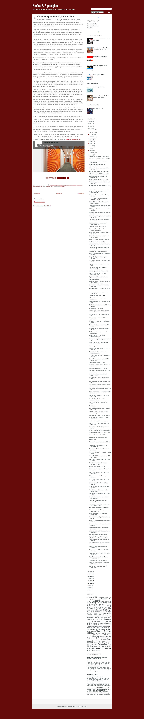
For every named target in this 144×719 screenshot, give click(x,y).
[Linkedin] (111, 12)
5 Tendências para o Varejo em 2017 (98, 226)
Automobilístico (102, 597)
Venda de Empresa (39, 186)
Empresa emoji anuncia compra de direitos (99, 158)
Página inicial (59, 193)
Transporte (96, 646)
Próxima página (37, 193)
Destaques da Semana (93, 26)
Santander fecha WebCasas (100, 56)
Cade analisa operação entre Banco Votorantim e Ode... (97, 268)
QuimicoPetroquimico (98, 635)
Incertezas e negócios (92, 83)
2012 (89, 581)
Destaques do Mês (92, 24)
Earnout (109, 608)
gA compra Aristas (98, 108)
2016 (89, 571)
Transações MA (104, 644)
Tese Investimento (72, 185)
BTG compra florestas (99, 87)
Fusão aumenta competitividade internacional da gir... (97, 336)
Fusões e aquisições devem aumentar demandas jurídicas (98, 343)
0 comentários (49, 186)
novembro (92, 132)
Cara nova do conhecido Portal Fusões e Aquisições (101, 96)
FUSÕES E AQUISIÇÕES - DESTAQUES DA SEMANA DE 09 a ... (99, 504)
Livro (102, 623)
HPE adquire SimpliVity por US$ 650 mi (98, 507)
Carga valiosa (92, 405)
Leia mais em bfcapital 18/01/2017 (73, 139)
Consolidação (93, 602)
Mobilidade (105, 626)
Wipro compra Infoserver (95, 346)
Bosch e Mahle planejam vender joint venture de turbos (98, 274)
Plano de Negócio (63, 185)
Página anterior (81, 193)
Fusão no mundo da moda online (97, 241)
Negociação (104, 627)
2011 (89, 583)
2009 (89, 587)
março (91, 150)
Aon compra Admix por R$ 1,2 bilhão (98, 534)
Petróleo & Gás (90, 631)
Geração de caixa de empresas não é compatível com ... (98, 192)
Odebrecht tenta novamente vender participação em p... (97, 501)
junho (91, 143)
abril (91, 148)
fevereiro (92, 152)
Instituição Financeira (104, 617)
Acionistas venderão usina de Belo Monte (99, 239)
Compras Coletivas (106, 601)
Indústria (107, 616)
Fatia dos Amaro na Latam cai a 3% (98, 251)
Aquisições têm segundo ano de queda (98, 537)
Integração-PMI (90, 619)
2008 (89, 590)
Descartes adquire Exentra (100, 65)
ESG (92, 611)
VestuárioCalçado (96, 650)
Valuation (103, 646)
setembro (92, 136)
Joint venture (106, 621)
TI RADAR (89, 28)
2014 (89, 576)
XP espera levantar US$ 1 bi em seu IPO (99, 174)
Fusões (104, 613)
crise (109, 604)
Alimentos (89, 597)
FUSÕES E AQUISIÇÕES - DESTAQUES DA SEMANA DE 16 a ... (99, 282)
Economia (91, 610)
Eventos (104, 611)
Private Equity (97, 633)
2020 (89, 121)
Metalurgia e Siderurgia (104, 624)
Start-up (93, 638)
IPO (95, 621)
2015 (89, 574)
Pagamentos (104, 629)
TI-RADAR (108, 642)
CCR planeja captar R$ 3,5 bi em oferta (98, 271)
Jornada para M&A (95, 623)
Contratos (93, 604)
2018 (89, 126)
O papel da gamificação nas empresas (98, 277)
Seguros (102, 636)
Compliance (96, 599)
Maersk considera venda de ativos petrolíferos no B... (97, 165)
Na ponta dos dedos (94, 279)
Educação (99, 610)
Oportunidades (91, 629)
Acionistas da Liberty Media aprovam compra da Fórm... (98, 510)
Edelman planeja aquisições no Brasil (98, 437)
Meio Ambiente (93, 624)
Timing (91, 644)
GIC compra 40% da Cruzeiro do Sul (98, 368)
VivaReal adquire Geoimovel (96, 308)
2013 (89, 578)
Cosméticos (101, 604)
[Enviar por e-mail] (58, 178)
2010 (89, 585)
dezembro (92, 130)
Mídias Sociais (90, 626)
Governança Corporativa (92, 614)
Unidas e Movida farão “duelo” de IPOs (98, 435)
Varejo (88, 648)
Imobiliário (101, 616)
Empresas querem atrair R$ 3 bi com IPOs (99, 415)
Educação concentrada (92, 104)
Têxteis (95, 642)
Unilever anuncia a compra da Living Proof (99, 189)
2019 (89, 123)
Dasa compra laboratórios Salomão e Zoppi (99, 432)
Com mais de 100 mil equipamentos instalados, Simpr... (98, 352)
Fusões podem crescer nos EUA (97, 466)
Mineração (99, 626)
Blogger (85, 706)
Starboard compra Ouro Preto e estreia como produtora (101, 48)
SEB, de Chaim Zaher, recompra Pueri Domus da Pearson (98, 199)
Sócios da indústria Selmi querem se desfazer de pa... (98, 446)
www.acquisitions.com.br (102, 689)
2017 (89, 128)
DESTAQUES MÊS (103, 607)
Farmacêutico (96, 613)
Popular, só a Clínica (98, 74)
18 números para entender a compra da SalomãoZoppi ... (98, 418)
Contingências (106, 602)
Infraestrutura (90, 617)
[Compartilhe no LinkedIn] (68, 178)
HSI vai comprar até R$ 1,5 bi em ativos (55, 16)
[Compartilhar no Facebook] (109, 12)
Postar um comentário (39, 202)
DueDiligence (90, 608)
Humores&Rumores (92, 616)
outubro (91, 134)
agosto (91, 139)
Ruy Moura (62, 186)
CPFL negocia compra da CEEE (97, 295)
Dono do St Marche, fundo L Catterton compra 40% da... (98, 399)
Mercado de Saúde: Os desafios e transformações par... (97, 229)
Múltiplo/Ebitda (91, 627)
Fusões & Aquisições (45, 5)
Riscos (109, 635)
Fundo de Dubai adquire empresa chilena (99, 421)
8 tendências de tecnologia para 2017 (98, 560)
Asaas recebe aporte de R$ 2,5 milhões (98, 179)
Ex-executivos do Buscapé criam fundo (98, 171)
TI (99, 642)
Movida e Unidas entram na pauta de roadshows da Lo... (98, 223)
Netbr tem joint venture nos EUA (97, 362)
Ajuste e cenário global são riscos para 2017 (100, 430)
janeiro (91, 155)
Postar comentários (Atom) (44, 205)
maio (91, 145)
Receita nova (92, 439)
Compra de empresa (54, 185)
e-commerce (100, 608)
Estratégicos (97, 611)
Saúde (93, 636)
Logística (108, 623)
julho (91, 141)
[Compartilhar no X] (61, 178)
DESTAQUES (90, 607)
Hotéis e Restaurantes (106, 614)
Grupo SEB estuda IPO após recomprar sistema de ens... (98, 202)
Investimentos (105, 619)
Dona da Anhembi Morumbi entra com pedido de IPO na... (98, 463)
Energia (108, 610)
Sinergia (108, 636)
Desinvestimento (99, 606)
